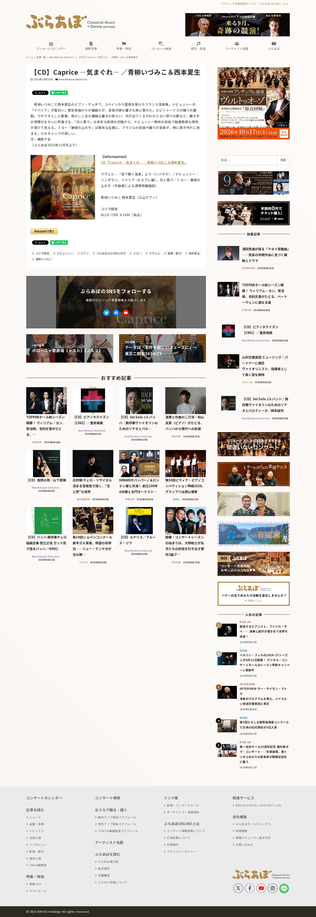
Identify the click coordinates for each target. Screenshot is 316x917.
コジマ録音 (42, 253)
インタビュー (38, 845)
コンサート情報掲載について (186, 831)
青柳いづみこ (43, 259)
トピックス (36, 831)
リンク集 (171, 797)
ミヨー (136, 253)
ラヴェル (154, 253)
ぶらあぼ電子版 (108, 862)
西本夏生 (194, 253)
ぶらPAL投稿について (112, 882)
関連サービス (243, 797)
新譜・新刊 (174, 253)
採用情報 (241, 831)
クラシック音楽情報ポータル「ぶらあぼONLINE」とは (254, 3)
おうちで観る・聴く (111, 809)
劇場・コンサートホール (183, 805)
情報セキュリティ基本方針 (253, 838)
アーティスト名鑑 (109, 842)
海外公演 (35, 858)
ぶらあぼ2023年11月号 (111, 253)
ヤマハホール (38, 891)
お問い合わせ (244, 845)
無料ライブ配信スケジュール (117, 817)
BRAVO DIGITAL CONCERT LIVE (258, 805)
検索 (283, 160)
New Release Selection (73, 79)
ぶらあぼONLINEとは (181, 823)
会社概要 (240, 816)
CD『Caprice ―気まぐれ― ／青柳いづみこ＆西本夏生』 (144, 162)
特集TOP (35, 884)
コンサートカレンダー (44, 797)
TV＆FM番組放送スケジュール (118, 831)
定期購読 (104, 875)
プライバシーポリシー (181, 851)
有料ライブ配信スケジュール (117, 824)
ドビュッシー (64, 253)
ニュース (35, 817)
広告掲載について (178, 838)
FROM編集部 (38, 865)
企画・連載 (36, 824)
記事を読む (35, 809)
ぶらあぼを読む (107, 854)
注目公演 (35, 838)
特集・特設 (35, 876)
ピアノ (84, 253)
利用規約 (173, 845)
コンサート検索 (107, 797)
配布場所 (104, 868)
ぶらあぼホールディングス (253, 824)
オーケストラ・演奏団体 (183, 812)
